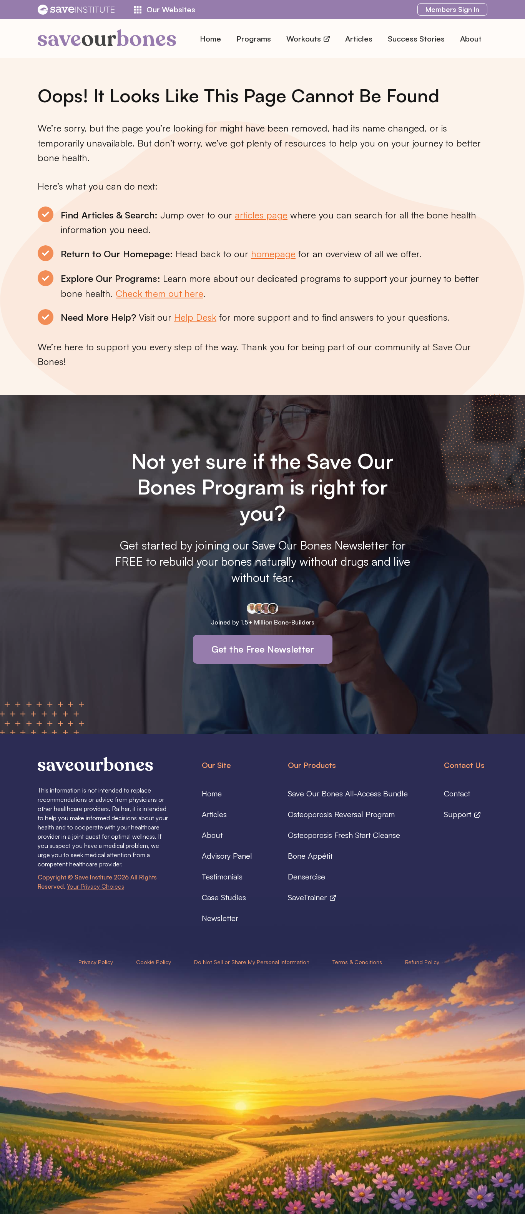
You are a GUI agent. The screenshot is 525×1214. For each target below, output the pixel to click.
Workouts (304, 38)
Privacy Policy (95, 961)
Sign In (452, 9)
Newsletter (220, 918)
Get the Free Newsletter (262, 649)
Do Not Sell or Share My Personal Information (251, 961)
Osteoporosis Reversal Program (341, 814)
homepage (273, 254)
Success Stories (416, 38)
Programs (253, 38)
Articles (358, 38)
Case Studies (224, 897)
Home (210, 38)
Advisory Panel (227, 856)
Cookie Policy (153, 961)
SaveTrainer (308, 897)
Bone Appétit (310, 856)
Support (458, 814)
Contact (457, 793)
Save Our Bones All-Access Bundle (348, 793)
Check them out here (159, 293)
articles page (261, 215)
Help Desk (195, 317)
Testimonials (222, 876)
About (471, 38)
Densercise (306, 876)
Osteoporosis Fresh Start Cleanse (344, 835)
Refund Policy (422, 961)
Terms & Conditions (357, 961)
